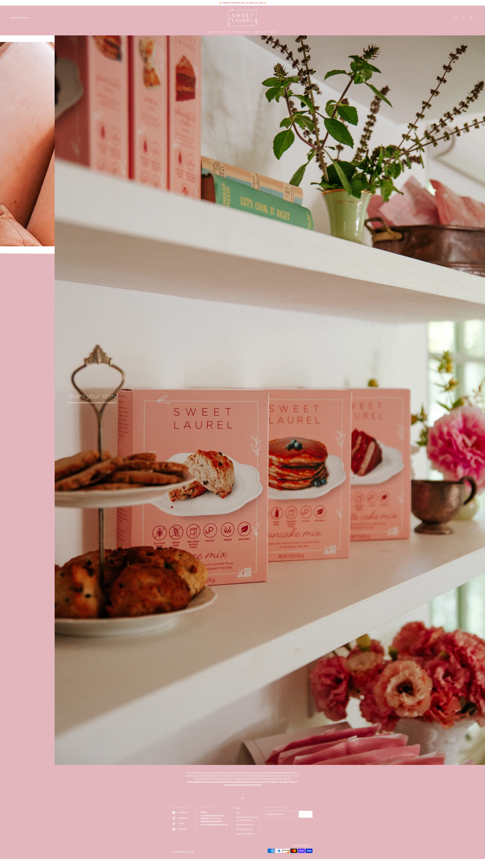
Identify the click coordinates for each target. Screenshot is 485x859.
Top (242, 798)
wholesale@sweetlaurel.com (214, 824)
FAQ (238, 812)
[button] (243, 761)
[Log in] (464, 17)
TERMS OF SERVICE (245, 834)
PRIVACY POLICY (244, 829)
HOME (210, 32)
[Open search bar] (457, 17)
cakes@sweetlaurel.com (212, 815)
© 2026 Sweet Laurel (183, 852)
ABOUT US (224, 32)
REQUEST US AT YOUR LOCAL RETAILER (247, 818)
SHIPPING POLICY (244, 825)
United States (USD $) (19, 18)
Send (306, 814)
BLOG (273, 32)
